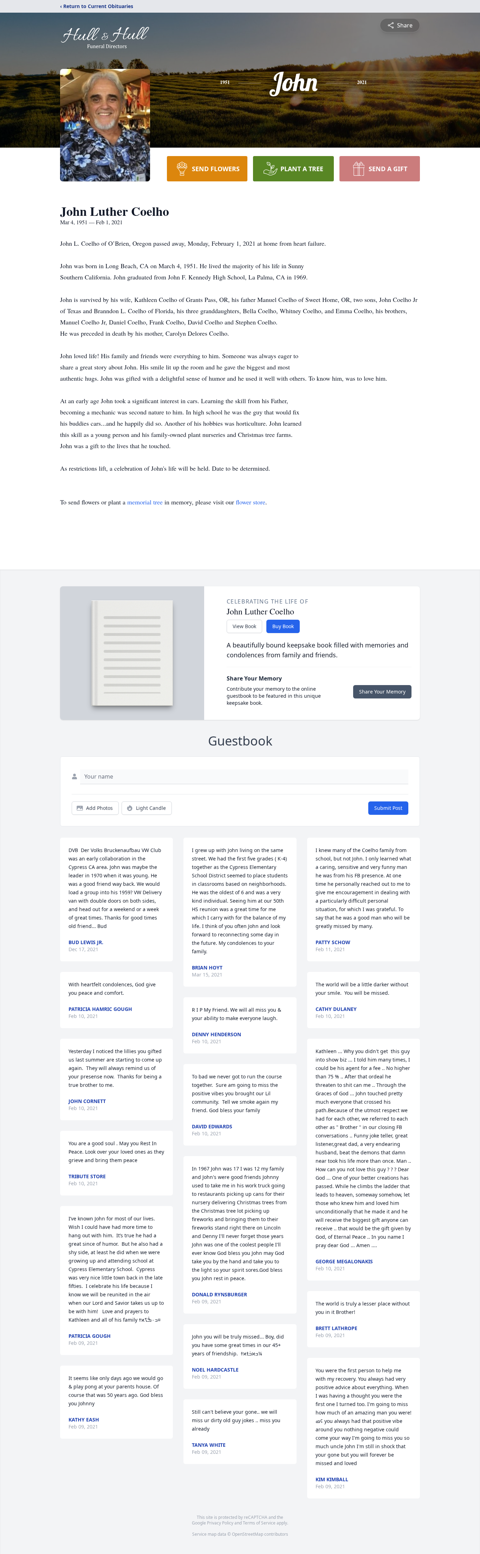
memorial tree (145, 502)
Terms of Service (259, 1523)
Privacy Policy (220, 1523)
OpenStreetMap (247, 1534)
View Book (244, 626)
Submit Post (388, 808)
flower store (250, 502)
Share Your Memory (382, 691)
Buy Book (283, 626)
